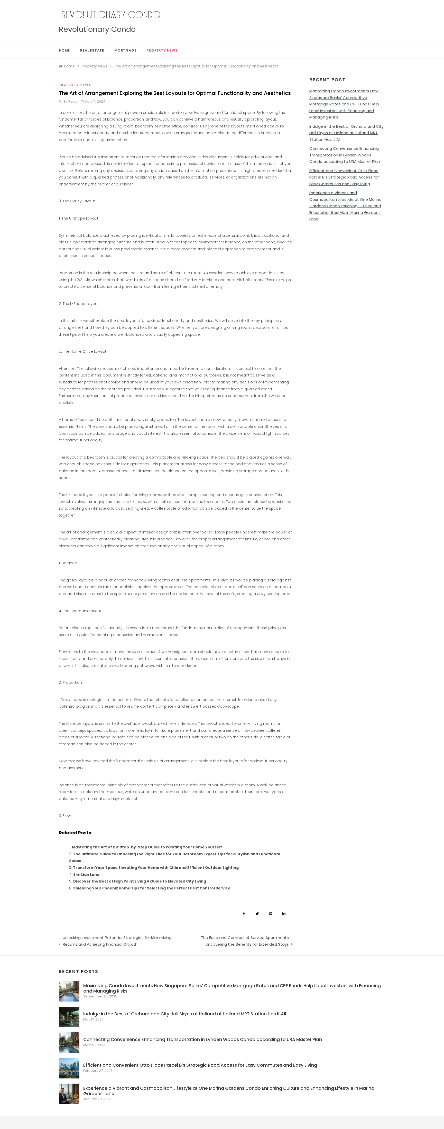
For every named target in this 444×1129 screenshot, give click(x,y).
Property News (162, 50)
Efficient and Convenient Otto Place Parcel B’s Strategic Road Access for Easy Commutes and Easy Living (344, 177)
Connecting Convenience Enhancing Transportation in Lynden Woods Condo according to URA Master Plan (344, 155)
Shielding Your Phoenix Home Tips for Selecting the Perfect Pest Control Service (151, 888)
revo (72, 101)
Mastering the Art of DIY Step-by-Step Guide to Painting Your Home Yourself (147, 847)
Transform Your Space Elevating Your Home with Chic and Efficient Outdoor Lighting (156, 867)
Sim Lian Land (86, 874)
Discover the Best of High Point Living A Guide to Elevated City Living (139, 881)
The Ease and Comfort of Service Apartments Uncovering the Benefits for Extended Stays (245, 941)
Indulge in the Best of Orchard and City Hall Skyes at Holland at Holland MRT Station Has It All (346, 133)
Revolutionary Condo (97, 29)
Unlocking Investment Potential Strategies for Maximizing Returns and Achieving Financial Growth (117, 941)
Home (64, 50)
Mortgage (125, 50)
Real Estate (92, 50)
